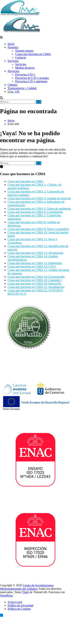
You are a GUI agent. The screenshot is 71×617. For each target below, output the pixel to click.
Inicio (11, 43)
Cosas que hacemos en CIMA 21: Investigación (36, 287)
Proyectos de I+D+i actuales (32, 78)
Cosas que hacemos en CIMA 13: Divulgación (35, 252)
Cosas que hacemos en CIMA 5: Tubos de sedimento (39, 208)
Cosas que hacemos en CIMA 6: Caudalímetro (35, 212)
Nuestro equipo (24, 50)
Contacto (20, 57)
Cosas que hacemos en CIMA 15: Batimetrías (35, 263)
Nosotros (13, 47)
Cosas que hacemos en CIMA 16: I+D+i (32, 266)
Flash (25, 592)
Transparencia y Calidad (22, 88)
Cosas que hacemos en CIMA (33, 54)
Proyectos (13, 71)
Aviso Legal (15, 602)
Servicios (13, 60)
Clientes (12, 84)
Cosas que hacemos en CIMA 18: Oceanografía (36, 276)
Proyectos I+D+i (25, 74)
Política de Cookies (19, 608)
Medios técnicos (24, 67)
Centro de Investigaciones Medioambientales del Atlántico (27, 587)
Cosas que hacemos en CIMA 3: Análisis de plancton (39, 198)
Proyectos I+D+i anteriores (31, 81)
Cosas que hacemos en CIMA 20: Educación (34, 283)
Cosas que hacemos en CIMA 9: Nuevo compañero (38, 229)
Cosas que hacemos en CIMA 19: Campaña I (35, 280)
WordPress (6, 595)
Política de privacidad (20, 605)
